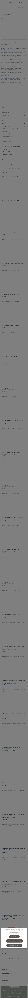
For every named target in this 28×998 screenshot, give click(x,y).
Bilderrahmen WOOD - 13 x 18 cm (10, 356)
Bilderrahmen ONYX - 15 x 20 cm (10, 325)
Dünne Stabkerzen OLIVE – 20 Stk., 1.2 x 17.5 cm (13, 949)
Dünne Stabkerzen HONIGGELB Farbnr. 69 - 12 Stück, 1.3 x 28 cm (13, 815)
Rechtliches (5, 980)
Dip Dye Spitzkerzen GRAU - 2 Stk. (11, 485)
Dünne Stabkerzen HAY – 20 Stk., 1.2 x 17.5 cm (13, 781)
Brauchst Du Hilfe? (7, 977)
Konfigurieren (14, 936)
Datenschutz (11, 933)
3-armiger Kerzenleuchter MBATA (11, 200)
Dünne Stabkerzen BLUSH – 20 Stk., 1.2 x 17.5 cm (13, 647)
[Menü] (2, 7)
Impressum (17, 933)
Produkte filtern (15, 164)
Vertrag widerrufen (14, 987)
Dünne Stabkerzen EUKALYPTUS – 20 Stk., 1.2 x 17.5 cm (14, 714)
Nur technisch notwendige (14, 941)
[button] (25, 112)
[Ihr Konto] (22, 7)
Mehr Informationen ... (14, 931)
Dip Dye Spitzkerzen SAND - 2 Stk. (11, 582)
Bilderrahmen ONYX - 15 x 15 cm (10, 294)
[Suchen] (19, 7)
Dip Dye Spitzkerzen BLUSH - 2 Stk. (11, 388)
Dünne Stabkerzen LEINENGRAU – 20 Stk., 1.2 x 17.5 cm (14, 882)
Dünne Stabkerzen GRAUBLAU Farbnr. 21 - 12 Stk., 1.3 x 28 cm (13, 748)
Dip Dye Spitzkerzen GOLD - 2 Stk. (11, 452)
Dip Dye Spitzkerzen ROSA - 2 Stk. (11, 549)
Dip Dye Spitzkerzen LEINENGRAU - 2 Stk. (13, 517)
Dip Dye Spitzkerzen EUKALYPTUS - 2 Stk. (13, 420)
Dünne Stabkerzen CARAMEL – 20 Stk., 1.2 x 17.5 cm (13, 681)
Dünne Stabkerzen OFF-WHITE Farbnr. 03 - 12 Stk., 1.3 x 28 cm (13, 916)
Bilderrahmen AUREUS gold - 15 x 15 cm (12, 232)
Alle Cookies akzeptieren (14, 945)
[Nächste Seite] (21, 169)
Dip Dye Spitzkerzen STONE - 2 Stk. (11, 614)
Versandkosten (6, 992)
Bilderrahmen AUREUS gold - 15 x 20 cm (12, 263)
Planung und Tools (7, 973)
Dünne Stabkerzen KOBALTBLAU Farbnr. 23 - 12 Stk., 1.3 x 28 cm (13, 849)
